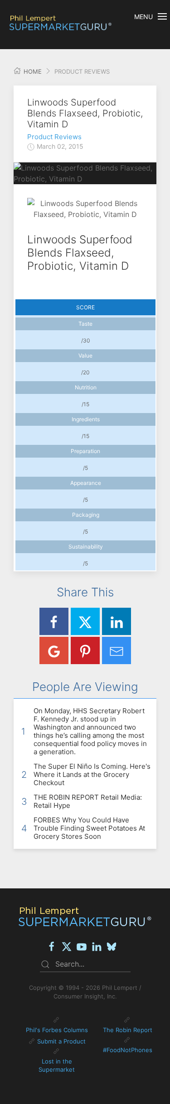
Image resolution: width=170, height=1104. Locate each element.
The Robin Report (127, 1029)
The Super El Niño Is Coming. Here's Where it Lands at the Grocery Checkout (92, 774)
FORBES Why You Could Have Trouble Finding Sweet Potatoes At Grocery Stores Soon (89, 828)
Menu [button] (143, 16)
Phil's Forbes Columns (57, 1029)
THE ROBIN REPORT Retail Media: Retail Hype (88, 801)
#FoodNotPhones (127, 1050)
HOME (32, 71)
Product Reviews (54, 136)
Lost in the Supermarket (57, 1065)
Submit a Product (61, 1041)
